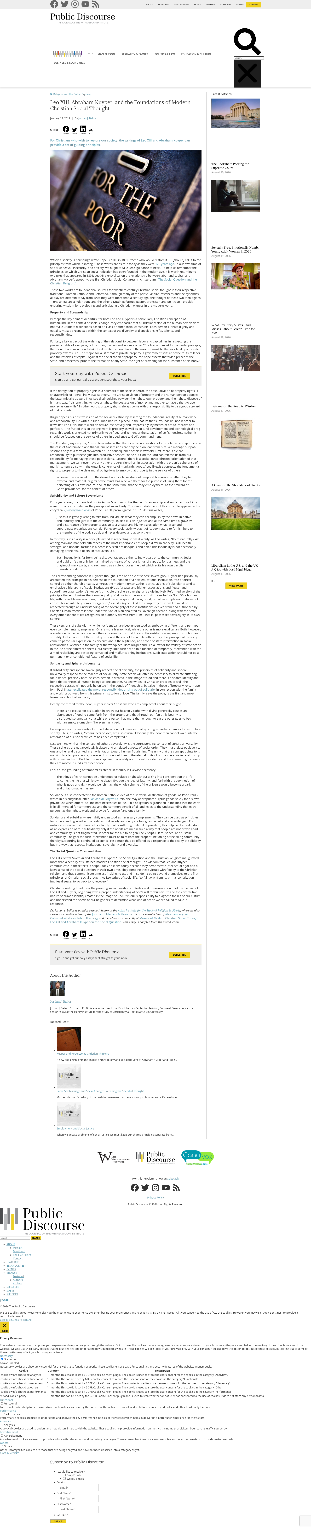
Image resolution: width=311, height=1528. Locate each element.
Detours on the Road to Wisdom (234, 406)
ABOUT (149, 4)
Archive (17, 1283)
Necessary (10, 1359)
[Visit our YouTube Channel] (7, 1300)
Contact (18, 1258)
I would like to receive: (71, 1471)
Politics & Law (165, 54)
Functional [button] (6, 1400)
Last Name (64, 1504)
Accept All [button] (25, 1320)
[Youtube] (85, 4)
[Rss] (96, 4)
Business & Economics (69, 63)
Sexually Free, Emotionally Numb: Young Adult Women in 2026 (235, 249)
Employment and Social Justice (75, 1128)
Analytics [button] (5, 1421)
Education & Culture (196, 54)
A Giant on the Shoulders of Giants (236, 485)
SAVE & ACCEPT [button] (9, 1453)
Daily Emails (74, 1475)
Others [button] (4, 1443)
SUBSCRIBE (225, 4)
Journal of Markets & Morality (112, 914)
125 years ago (164, 264)
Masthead (19, 1251)
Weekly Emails (75, 1479)
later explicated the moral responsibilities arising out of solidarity (111, 689)
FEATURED (163, 4)
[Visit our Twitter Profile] (3, 1300)
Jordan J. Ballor (87, 118)
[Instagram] (75, 4)
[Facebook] (54, 4)
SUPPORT (253, 4)
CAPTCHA (62, 1515)
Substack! (173, 1178)
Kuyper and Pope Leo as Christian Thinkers (83, 1053)
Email (61, 1482)
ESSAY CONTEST (181, 4)
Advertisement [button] (9, 1432)
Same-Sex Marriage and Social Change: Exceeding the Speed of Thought (100, 1091)
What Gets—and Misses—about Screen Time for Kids (233, 329)
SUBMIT (240, 4)
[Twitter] (65, 4)
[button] (247, 42)
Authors (18, 1280)
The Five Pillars (22, 1255)
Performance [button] (8, 1410)
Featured (18, 1276)
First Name (64, 1493)
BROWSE (210, 4)
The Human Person (101, 54)
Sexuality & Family (134, 54)
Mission (17, 1248)
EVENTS (198, 4)
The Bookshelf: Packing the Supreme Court (230, 166)
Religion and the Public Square (72, 94)
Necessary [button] (6, 1356)
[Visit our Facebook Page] (1, 1300)
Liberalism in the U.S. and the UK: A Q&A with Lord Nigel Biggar (235, 567)
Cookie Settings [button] (9, 1320)
